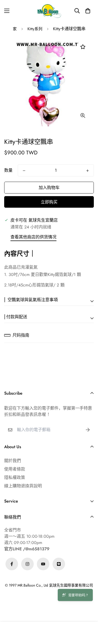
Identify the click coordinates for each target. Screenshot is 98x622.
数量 (8, 170)
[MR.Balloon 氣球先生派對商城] (49, 11)
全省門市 (12, 530)
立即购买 (49, 202)
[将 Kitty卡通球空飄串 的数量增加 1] (88, 171)
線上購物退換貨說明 (23, 486)
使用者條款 (14, 469)
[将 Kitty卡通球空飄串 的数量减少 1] (24, 171)
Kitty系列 (34, 29)
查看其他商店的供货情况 (33, 237)
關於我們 (12, 461)
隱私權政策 (14, 477)
